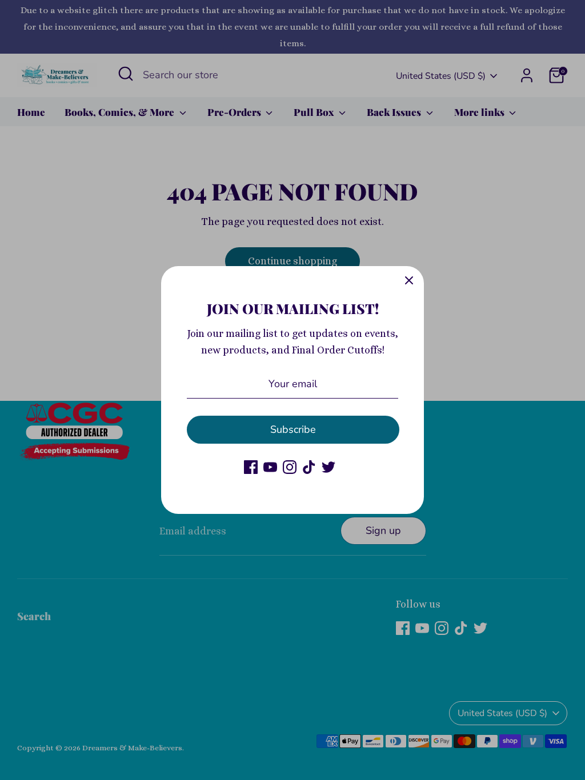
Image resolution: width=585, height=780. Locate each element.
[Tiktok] (309, 467)
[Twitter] (328, 467)
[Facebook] (251, 467)
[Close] (409, 280)
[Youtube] (270, 467)
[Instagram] (289, 467)
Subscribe (293, 429)
